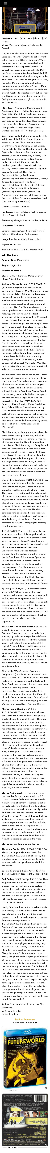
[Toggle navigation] (5, 3)
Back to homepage (25, 1020)
